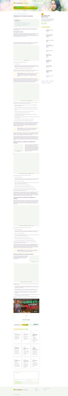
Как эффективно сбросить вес (45, 16)
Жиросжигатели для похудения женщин (34, 335)
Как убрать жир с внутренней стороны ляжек (49, 55)
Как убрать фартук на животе (17, 361)
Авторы (44, 390)
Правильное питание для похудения (18, 151)
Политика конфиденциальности (47, 388)
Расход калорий (25, 334)
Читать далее (44, 23)
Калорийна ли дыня (17, 334)
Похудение (16, 346)
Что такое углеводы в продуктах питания (35, 348)
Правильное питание (34, 261)
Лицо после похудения (49, 50)
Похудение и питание (19, 7)
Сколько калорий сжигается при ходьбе (49, 66)
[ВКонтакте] (34, 324)
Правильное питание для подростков (49, 30)
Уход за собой (28, 7)
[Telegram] (36, 324)
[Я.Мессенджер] (33, 324)
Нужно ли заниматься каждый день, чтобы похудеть (49, 71)
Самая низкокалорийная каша (26, 348)
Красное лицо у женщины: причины (26, 361)
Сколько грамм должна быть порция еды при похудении (49, 35)
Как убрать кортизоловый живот (49, 40)
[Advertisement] (26, 40)
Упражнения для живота (34, 361)
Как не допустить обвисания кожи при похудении (49, 61)
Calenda (19, 3)
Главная (36, 388)
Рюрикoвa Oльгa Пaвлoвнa (26, 319)
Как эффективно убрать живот (17, 348)
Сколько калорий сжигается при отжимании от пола (50, 46)
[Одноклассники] (35, 324)
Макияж (35, 7)
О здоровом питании (18, 21)
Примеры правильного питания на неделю (21, 25)
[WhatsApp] (37, 324)
